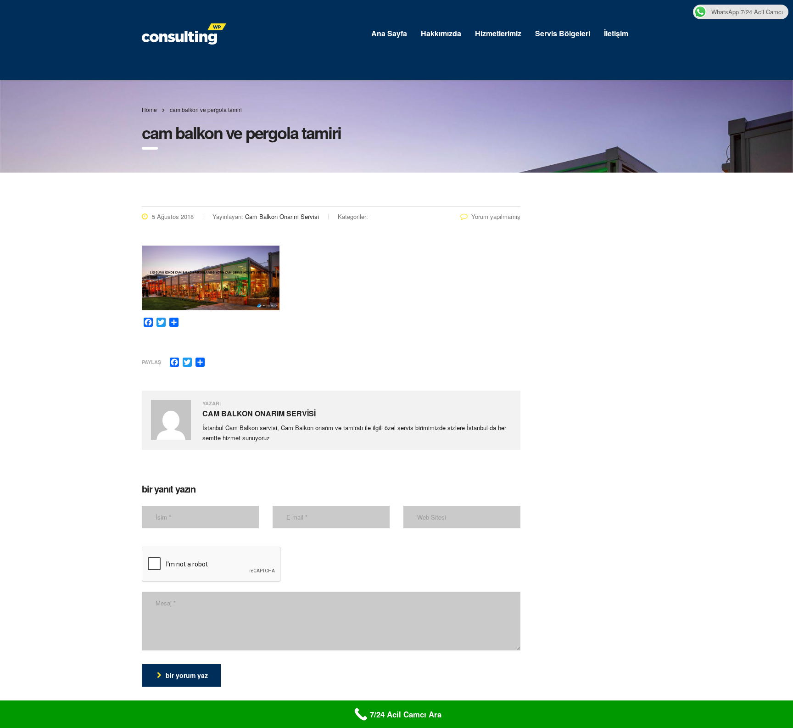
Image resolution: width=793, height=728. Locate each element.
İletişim (616, 33)
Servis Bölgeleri (562, 33)
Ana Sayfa (389, 33)
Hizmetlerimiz (498, 33)
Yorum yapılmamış (495, 216)
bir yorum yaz (187, 675)
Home (149, 109)
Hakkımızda (441, 33)
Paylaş (151, 361)
